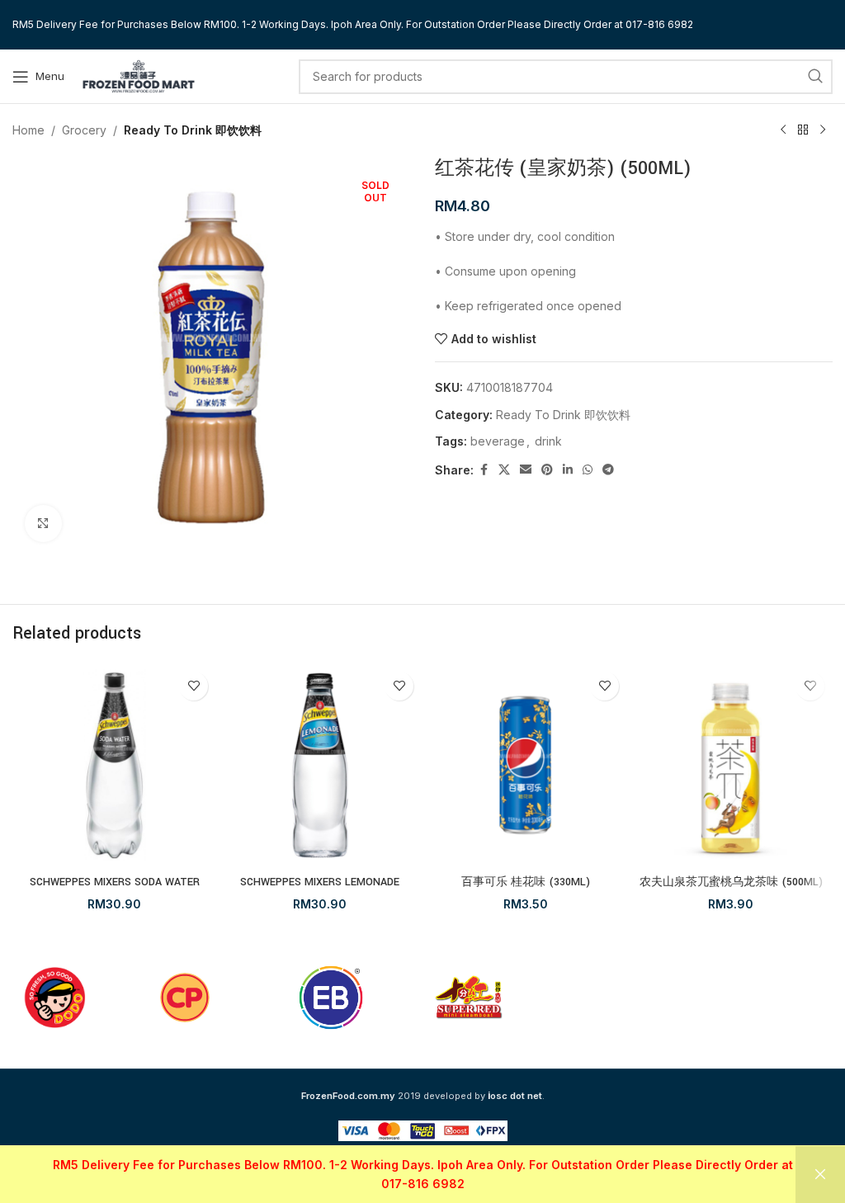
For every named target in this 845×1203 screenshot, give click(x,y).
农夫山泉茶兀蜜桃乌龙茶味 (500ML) (731, 882)
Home (28, 130)
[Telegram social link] (608, 470)
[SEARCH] (815, 76)
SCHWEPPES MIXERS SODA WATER (115, 882)
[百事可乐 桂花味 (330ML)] (525, 765)
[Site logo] (138, 75)
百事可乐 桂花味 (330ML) (525, 882)
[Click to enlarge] (43, 523)
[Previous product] (783, 130)
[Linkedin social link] (568, 470)
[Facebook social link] (483, 470)
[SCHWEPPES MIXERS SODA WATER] (114, 765)
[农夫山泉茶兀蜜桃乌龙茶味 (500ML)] (731, 765)
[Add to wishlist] (193, 686)
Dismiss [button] (820, 1174)
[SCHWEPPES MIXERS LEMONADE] (320, 765)
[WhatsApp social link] (587, 470)
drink (548, 441)
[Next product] (823, 130)
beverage (497, 441)
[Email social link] (525, 470)
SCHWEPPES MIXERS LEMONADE (319, 882)
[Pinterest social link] (547, 470)
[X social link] (504, 470)
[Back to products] (803, 130)
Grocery (84, 130)
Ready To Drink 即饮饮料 (193, 130)
